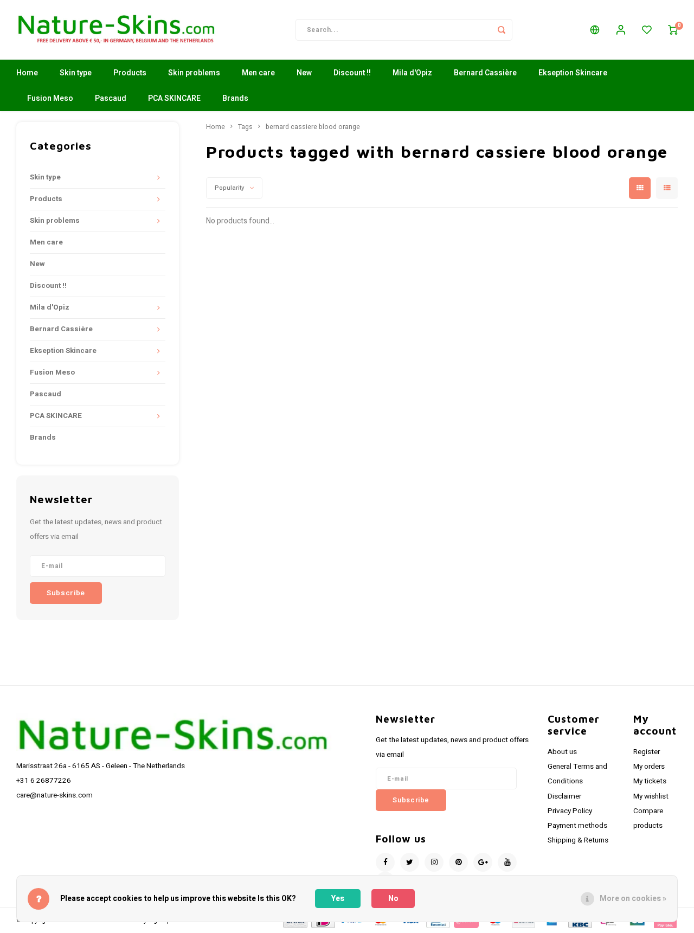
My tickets (649, 781)
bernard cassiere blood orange (313, 127)
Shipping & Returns (578, 840)
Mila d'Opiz (412, 73)
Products (129, 73)
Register (646, 752)
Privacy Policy (570, 811)
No (393, 898)
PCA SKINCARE (174, 98)
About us (562, 752)
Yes (337, 898)
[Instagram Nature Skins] (434, 862)
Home (27, 73)
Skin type (76, 73)
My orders (649, 766)
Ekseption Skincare (572, 73)
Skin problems (194, 73)
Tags (245, 127)
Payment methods (577, 825)
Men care (258, 73)
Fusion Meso (50, 98)
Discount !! (352, 73)
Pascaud (110, 98)
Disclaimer (564, 796)
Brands (235, 98)
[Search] (501, 30)
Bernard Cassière (485, 73)
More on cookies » (633, 898)
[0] (673, 29)
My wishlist (651, 796)
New (304, 73)
